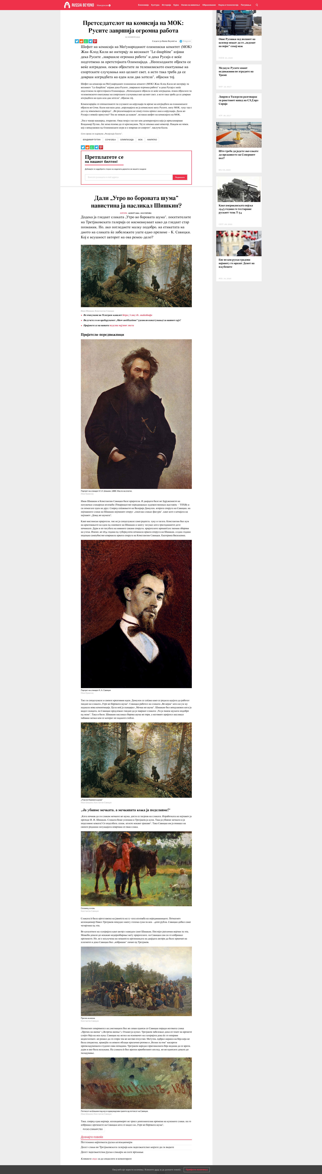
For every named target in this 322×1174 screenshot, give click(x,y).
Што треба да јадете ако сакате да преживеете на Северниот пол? (238, 155)
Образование (209, 5)
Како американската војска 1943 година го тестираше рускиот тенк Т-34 (236, 209)
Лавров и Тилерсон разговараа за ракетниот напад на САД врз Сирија (238, 100)
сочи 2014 (110, 140)
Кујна (176, 5)
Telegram (187, 41)
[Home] (67, 5)
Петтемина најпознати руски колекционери (106, 1142)
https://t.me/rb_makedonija (137, 315)
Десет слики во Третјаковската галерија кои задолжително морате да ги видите (127, 1147)
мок (140, 140)
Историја (166, 5)
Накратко (152, 140)
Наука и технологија (228, 5)
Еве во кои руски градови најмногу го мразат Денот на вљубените (236, 263)
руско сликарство (93, 1129)
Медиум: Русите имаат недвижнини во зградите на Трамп (236, 72)
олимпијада (127, 140)
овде (95, 1159)
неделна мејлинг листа (121, 325)
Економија (143, 5)
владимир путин (91, 140)
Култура (155, 5)
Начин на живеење (190, 5)
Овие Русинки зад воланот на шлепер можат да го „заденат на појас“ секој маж (237, 43)
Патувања (246, 5)
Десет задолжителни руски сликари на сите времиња (112, 1152)
